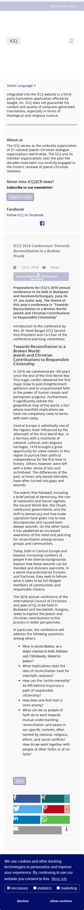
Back (19, 781)
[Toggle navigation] (71, 41)
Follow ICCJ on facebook (25, 215)
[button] (27, 799)
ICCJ (13, 41)
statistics (44, 888)
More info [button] (59, 879)
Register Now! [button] (20, 197)
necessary (19, 888)
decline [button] (23, 901)
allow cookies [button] (61, 901)
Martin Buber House (64, 6)
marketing (68, 888)
